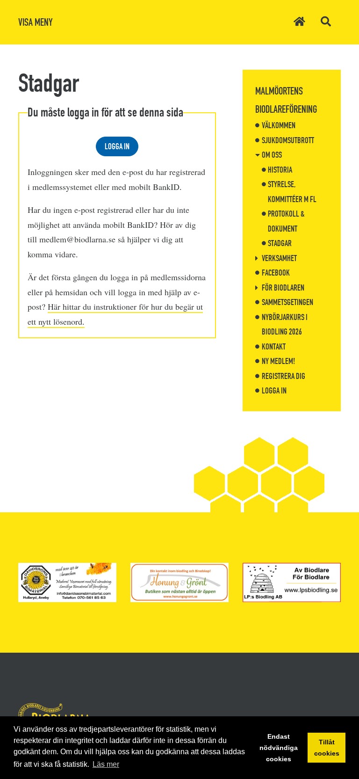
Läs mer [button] (106, 764)
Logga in (117, 146)
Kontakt (274, 347)
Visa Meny (35, 22)
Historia (280, 170)
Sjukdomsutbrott (288, 140)
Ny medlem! (278, 361)
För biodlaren (283, 288)
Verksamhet (279, 258)
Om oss (272, 155)
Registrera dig (283, 376)
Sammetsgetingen (287, 302)
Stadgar (280, 243)
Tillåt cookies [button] (326, 747)
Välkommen (278, 125)
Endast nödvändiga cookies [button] (278, 748)
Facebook (276, 273)
